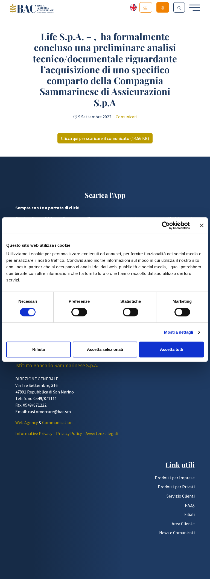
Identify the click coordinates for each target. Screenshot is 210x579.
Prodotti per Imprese (175, 477)
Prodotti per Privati (176, 486)
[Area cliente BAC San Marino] (162, 7)
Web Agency (26, 422)
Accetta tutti (171, 349)
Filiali (189, 514)
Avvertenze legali (102, 433)
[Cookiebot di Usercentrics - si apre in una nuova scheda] (166, 225)
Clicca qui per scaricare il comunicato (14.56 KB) (105, 138)
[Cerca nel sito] (179, 7)
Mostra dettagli (178, 332)
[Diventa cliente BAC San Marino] (145, 7)
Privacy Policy (69, 433)
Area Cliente (183, 523)
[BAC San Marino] (32, 9)
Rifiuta (38, 349)
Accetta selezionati (105, 349)
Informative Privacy (33, 433)
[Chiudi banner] (202, 225)
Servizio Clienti (181, 496)
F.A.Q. (190, 505)
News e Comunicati (177, 532)
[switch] (79, 312)
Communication (57, 422)
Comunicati (126, 116)
